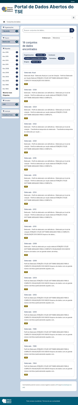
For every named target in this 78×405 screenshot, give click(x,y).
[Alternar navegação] (74, 17)
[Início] (4, 22)
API (57, 385)
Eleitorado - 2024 (30, 107)
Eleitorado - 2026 (30, 90)
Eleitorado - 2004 (30, 278)
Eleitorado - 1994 (30, 363)
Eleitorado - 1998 (30, 329)
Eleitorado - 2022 (30, 124)
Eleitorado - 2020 (30, 141)
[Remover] (44, 55)
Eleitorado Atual (30, 73)
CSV (26, 84)
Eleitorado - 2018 (30, 158)
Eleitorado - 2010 (30, 226)
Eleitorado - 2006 (30, 261)
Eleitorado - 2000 (30, 312)
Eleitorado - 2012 (30, 209)
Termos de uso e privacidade (51, 401)
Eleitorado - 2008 (30, 243)
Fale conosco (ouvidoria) (33, 401)
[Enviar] (72, 30)
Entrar (73, 1)
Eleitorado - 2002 (30, 295)
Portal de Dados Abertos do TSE (44, 9)
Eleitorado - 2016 (30, 175)
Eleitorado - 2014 (30, 192)
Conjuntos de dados (13, 22)
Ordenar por (46, 38)
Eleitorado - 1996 (30, 346)
